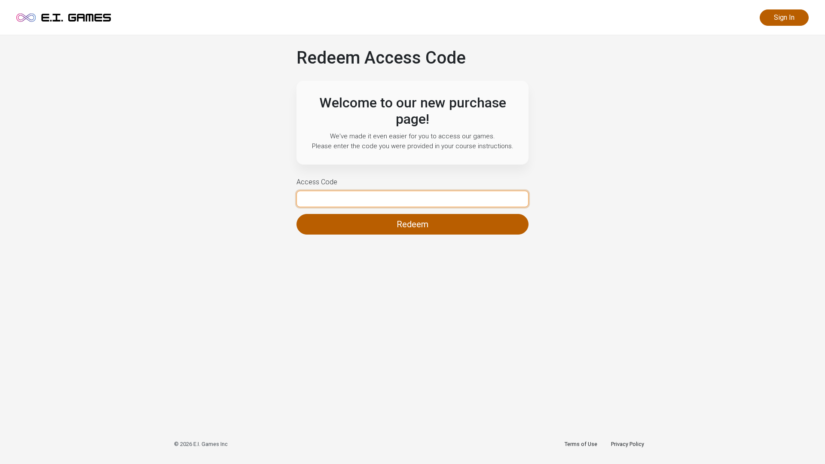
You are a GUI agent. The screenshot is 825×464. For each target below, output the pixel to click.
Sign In (784, 17)
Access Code (316, 182)
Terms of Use (581, 444)
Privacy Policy (627, 444)
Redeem (412, 224)
